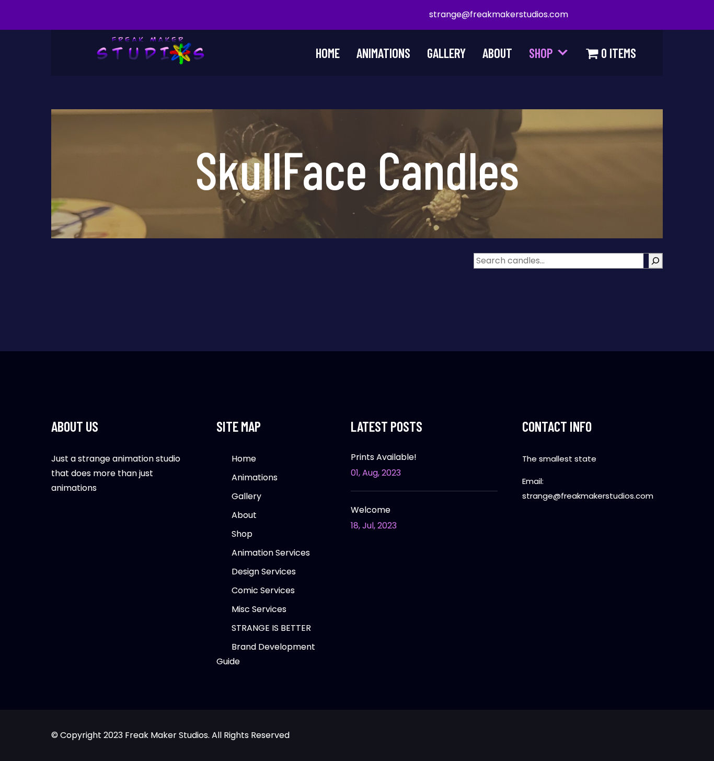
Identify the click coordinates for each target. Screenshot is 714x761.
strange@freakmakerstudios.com (498, 14)
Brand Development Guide (265, 654)
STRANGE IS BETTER (271, 628)
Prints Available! (384, 457)
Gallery (446, 53)
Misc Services (259, 609)
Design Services (264, 572)
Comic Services (263, 590)
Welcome (370, 510)
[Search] (655, 260)
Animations (383, 53)
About (497, 53)
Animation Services (271, 553)
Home (328, 53)
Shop (541, 53)
